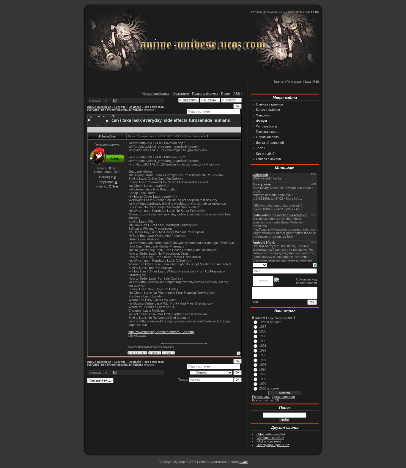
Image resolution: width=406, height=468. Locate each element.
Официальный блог (271, 434)
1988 (262, 331)
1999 (262, 383)
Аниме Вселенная (99, 106)
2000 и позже (269, 388)
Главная (279, 81)
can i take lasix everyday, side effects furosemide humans (125, 108)
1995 (262, 364)
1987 (262, 326)
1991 (262, 345)
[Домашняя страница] (154, 352)
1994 (262, 360)
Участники (181, 93)
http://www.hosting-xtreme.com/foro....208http (161, 332)
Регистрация (294, 81)
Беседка (119, 106)
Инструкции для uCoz (272, 445)
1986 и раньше (270, 322)
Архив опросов (283, 396)
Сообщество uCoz (270, 437)
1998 (262, 379)
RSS (316, 81)
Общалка (135, 106)
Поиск (225, 93)
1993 (262, 355)
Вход (308, 81)
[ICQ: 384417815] (168, 352)
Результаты (261, 396)
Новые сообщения (156, 93)
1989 (262, 336)
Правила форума (205, 93)
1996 (262, 369)
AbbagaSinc (107, 136)
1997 (262, 374)
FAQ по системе (268, 441)
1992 (262, 350)
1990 (262, 341)
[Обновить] (315, 265)
